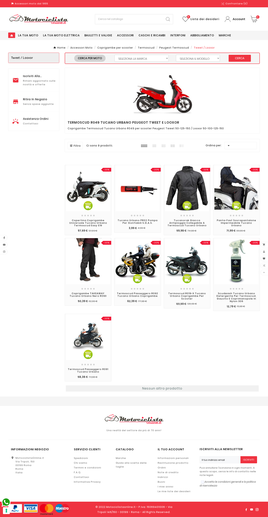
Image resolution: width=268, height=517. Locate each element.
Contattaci (81, 477)
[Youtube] (251, 509)
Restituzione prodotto (173, 463)
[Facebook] (246, 509)
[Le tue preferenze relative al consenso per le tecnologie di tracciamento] (6, 510)
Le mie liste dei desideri (174, 491)
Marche (121, 458)
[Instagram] (257, 509)
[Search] (168, 19)
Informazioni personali (173, 458)
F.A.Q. (77, 472)
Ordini (162, 467)
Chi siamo (80, 463)
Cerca (239, 58)
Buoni (161, 482)
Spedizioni (81, 458)
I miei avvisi (165, 486)
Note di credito (168, 472)
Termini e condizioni (87, 467)
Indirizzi (163, 477)
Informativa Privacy (87, 482)
